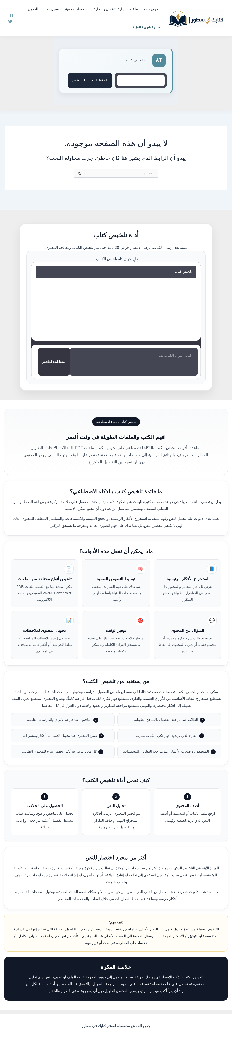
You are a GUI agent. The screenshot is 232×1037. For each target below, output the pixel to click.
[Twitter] (10, 21)
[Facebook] (12, 15)
